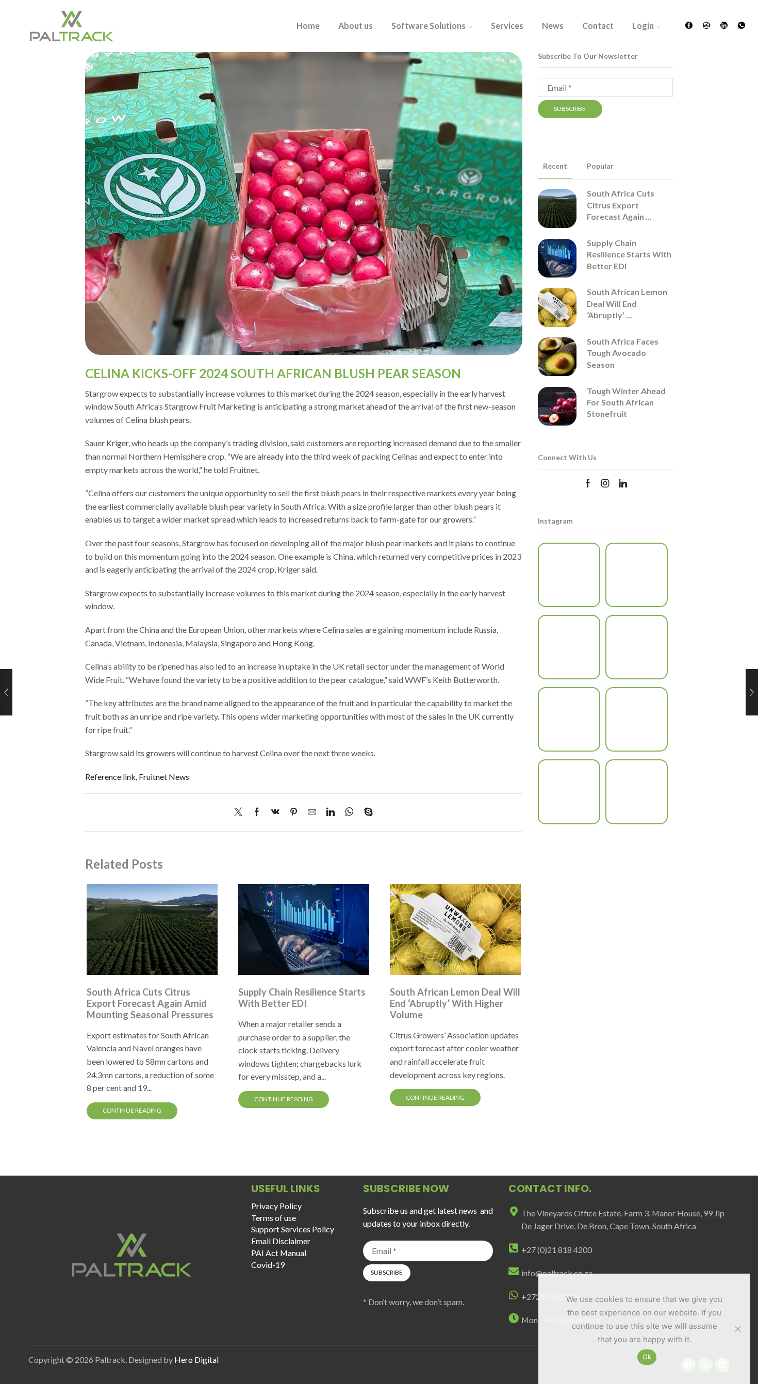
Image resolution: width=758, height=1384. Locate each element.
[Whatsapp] (741, 26)
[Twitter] (241, 812)
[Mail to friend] (312, 812)
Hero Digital (196, 1359)
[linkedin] (330, 812)
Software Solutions (428, 25)
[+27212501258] (513, 1295)
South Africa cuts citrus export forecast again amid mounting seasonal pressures (150, 1003)
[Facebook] (689, 26)
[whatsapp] (349, 812)
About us (355, 25)
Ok (647, 1357)
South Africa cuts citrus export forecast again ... (620, 204)
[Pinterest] (294, 812)
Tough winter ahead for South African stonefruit (626, 402)
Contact (598, 25)
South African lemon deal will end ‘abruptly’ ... (627, 303)
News (553, 25)
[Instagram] (706, 26)
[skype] (366, 812)
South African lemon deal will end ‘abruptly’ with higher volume (455, 1003)
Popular (600, 165)
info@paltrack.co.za (556, 1273)
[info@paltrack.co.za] (513, 1271)
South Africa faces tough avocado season (622, 352)
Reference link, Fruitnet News (137, 776)
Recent (555, 165)
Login (643, 25)
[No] (737, 1329)
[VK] (275, 812)
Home (308, 25)
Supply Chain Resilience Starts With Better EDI (302, 997)
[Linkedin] (724, 26)
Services (507, 25)
